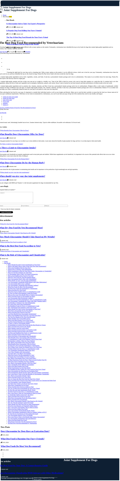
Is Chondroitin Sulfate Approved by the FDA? (20, 395)
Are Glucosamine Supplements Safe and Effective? (22, 418)
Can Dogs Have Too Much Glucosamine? (19, 353)
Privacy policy (38, 479)
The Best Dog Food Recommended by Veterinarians (22, 423)
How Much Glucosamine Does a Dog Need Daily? (22, 358)
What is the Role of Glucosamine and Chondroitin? (22, 336)
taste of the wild (7, 100)
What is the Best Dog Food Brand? (17, 399)
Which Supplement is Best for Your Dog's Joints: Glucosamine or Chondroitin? (30, 271)
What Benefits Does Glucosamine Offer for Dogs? (22, 337)
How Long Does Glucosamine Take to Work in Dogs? (23, 407)
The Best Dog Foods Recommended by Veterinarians (22, 288)
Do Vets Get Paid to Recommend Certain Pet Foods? (22, 293)
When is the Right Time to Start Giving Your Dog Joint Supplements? (27, 266)
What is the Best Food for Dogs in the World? (20, 331)
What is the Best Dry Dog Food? (17, 290)
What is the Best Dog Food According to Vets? (21, 387)
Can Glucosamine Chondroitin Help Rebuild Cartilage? (23, 285)
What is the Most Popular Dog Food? (18, 366)
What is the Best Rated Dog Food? (17, 420)
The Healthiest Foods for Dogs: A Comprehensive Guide (23, 306)
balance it (5, 104)
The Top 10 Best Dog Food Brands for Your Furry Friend (24, 388)
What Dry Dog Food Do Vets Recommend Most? (21, 277)
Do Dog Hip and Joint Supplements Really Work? (22, 390)
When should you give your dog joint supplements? (22, 280)
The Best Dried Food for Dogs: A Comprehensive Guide (23, 349)
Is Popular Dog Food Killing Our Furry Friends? (21, 356)
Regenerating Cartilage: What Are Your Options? (21, 341)
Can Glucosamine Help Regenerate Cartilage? (20, 298)
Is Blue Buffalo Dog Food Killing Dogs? (19, 318)
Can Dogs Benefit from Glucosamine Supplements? (22, 314)
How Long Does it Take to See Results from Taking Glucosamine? (26, 417)
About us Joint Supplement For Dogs (44, 478)
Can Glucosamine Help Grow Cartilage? (19, 284)
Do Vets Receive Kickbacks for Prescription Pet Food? (23, 414)
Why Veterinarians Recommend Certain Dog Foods (22, 307)
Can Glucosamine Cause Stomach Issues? (19, 382)
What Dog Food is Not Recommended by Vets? (21, 355)
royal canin (6, 101)
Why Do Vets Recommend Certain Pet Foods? (21, 402)
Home (4, 15)
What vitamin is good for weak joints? (18, 328)
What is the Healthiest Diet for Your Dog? (19, 268)
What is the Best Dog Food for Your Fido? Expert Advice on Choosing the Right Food (32, 380)
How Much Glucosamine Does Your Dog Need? (21, 342)
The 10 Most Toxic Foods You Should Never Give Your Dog (25, 347)
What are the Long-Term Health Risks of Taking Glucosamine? (25, 295)
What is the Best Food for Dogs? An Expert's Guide (22, 330)
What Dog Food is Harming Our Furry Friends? (21, 361)
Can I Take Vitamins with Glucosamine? (19, 352)
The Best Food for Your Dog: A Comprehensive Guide (23, 391)
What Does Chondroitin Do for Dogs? (18, 385)
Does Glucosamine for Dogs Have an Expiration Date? (23, 371)
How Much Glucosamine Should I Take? (19, 375)
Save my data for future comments (10, 209)
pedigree (5, 103)
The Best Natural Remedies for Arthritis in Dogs (21, 322)
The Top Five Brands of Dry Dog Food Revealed (21, 317)
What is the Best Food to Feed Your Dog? (19, 334)
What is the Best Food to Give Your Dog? (19, 377)
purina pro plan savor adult (10, 97)
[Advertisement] (60, 26)
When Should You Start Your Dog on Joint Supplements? (23, 404)
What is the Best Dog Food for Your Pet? (19, 312)
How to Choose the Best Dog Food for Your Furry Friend (24, 379)
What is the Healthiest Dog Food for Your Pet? (21, 276)
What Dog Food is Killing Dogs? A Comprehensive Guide (24, 291)
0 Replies (27, 51)
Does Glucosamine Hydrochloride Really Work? (21, 410)
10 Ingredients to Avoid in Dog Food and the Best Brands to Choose (27, 325)
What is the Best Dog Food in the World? (19, 326)
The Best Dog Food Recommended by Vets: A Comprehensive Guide (27, 299)
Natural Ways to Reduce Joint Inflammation (20, 269)
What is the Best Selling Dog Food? (18, 409)
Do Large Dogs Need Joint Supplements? (19, 304)
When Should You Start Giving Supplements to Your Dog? (24, 264)
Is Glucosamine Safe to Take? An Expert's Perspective (23, 274)
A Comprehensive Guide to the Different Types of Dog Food (25, 339)
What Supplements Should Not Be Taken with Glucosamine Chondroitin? (28, 372)
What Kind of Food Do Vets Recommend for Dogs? (22, 421)
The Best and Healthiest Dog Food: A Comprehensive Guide (24, 333)
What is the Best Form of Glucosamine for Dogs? (21, 296)
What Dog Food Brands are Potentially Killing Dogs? (23, 406)
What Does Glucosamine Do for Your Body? (20, 310)
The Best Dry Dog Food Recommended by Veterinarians (23, 345)
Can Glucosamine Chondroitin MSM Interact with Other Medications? (27, 282)
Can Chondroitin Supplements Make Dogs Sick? (21, 350)
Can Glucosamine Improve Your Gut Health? (20, 415)
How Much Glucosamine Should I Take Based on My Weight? (25, 401)
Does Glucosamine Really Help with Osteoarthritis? (22, 279)
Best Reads (7, 263)
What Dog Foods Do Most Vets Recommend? (20, 287)
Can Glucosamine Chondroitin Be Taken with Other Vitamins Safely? (27, 301)
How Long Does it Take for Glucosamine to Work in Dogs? (24, 393)
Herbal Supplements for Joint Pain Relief (19, 368)
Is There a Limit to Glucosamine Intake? (19, 323)
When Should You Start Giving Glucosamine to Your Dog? (24, 309)
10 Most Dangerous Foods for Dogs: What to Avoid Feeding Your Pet (27, 360)
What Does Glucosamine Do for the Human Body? (22, 398)
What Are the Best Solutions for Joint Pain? (20, 272)
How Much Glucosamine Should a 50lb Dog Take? (22, 363)
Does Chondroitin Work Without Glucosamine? (21, 364)
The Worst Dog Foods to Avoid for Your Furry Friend (23, 383)
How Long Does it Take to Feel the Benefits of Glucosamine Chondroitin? (28, 374)
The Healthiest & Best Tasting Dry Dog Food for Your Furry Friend (26, 369)
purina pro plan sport (8, 98)
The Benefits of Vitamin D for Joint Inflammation (21, 303)
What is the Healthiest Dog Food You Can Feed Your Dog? (24, 315)
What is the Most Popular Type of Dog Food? (20, 320)
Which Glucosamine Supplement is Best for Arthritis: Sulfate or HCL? (27, 412)
